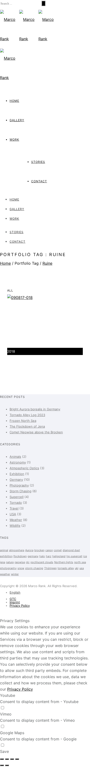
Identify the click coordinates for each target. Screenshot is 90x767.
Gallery (17, 120)
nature (10, 562)
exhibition (6, 556)
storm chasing (34, 568)
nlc (28, 562)
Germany (16, 479)
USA (13, 514)
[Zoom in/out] (17, 759)
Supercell (17, 497)
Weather (16, 520)
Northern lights (63, 562)
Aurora (29, 550)
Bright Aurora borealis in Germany (35, 409)
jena (2, 562)
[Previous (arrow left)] (2, 765)
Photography (19, 485)
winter (15, 574)
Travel (14, 508)
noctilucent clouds (41, 562)
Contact (39, 181)
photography (8, 568)
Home (14, 101)
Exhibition (17, 474)
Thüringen (50, 568)
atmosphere (16, 550)
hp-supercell (74, 556)
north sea (80, 562)
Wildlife (15, 525)
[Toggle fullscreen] (12, 759)
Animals (15, 456)
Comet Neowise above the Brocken (36, 432)
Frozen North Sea (23, 421)
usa (81, 568)
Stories (38, 162)
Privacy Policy (20, 605)
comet (58, 550)
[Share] (7, 759)
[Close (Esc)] (2, 759)
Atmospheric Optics (24, 468)
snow (21, 568)
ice (85, 556)
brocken (39, 550)
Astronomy (18, 462)
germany (33, 556)
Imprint (15, 602)
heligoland (59, 556)
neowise (20, 562)
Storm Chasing (20, 491)
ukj (76, 568)
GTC (13, 599)
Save (4, 751)
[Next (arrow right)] (7, 765)
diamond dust (71, 550)
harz (48, 556)
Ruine (47, 263)
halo (42, 556)
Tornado (16, 502)
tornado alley (66, 568)
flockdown (20, 556)
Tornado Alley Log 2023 (27, 415)
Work (14, 139)
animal (4, 550)
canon (49, 550)
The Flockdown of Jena (27, 426)
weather (5, 574)
